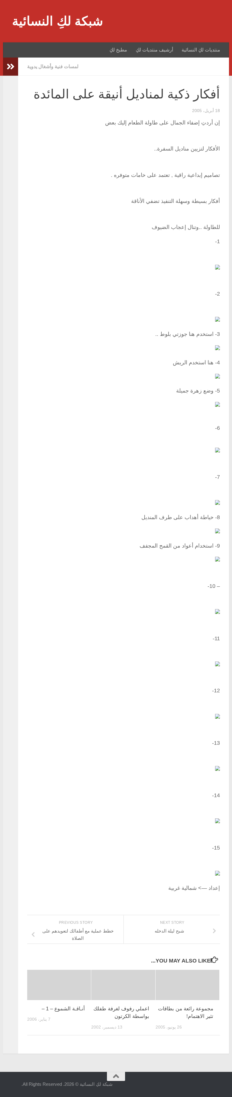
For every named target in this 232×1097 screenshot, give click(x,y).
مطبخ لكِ (118, 49)
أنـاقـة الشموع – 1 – (63, 1009)
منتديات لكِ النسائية (201, 49)
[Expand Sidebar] (10, 67)
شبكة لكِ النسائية (57, 21)
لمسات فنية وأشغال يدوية (53, 66)
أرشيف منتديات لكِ (154, 49)
